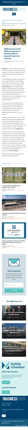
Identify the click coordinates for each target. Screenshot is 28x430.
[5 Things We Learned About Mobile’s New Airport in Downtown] (14, 195)
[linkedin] (23, 425)
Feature (19, 190)
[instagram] (20, 425)
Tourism (18, 218)
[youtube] (25, 425)
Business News (10, 217)
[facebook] (16, 425)
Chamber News (16, 217)
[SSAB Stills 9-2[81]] (14, 29)
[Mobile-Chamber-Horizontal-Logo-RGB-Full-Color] (13, 362)
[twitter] (18, 425)
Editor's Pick (8, 62)
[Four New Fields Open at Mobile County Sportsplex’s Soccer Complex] (14, 168)
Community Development (12, 247)
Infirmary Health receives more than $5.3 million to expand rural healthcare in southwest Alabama (13, 242)
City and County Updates (12, 190)
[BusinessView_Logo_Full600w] (14, 7)
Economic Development (16, 317)
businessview (22, 61)
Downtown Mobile (9, 218)
